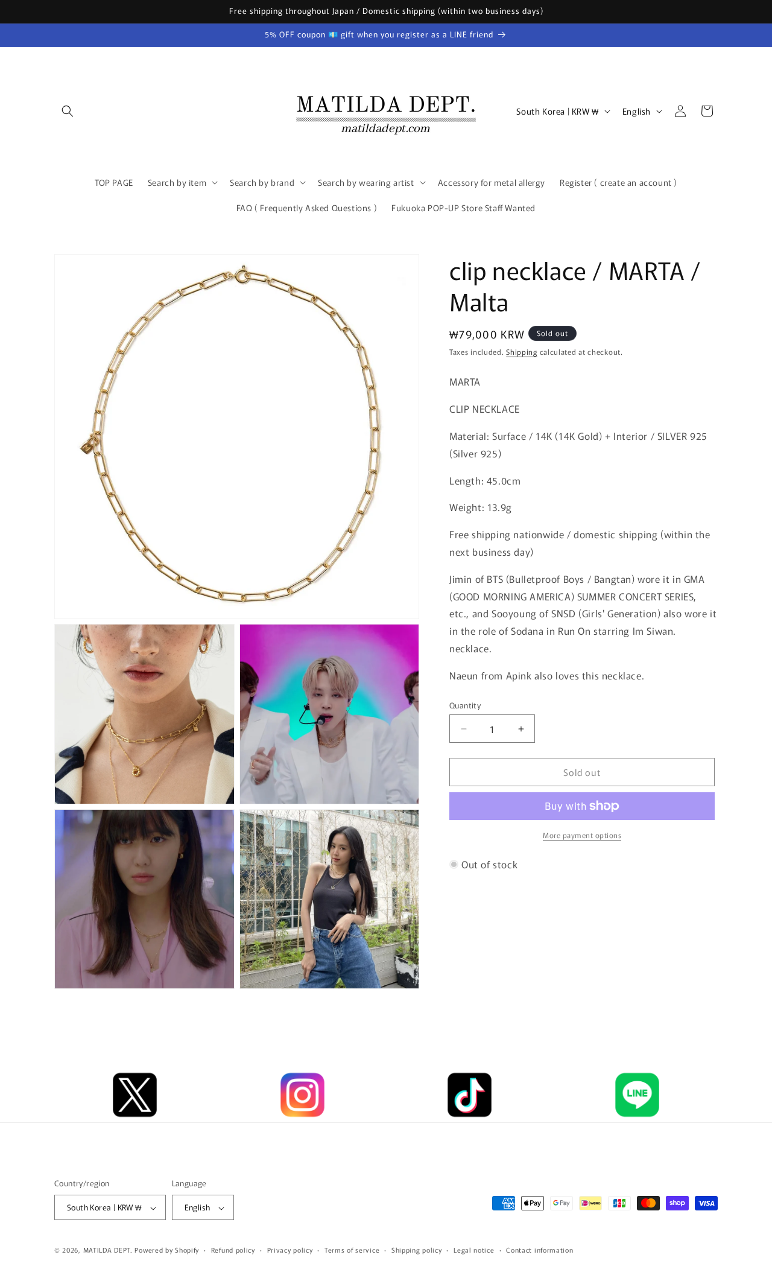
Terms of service (351, 1249)
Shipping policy (416, 1249)
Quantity (465, 705)
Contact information (539, 1249)
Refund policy (233, 1249)
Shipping (521, 351)
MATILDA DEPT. (108, 1250)
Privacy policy (290, 1249)
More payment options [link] (582, 835)
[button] (67, 111)
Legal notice (474, 1249)
